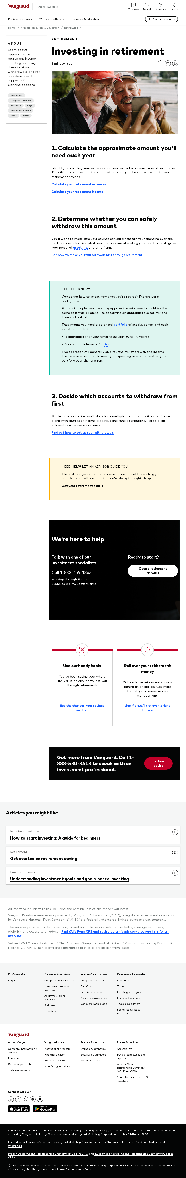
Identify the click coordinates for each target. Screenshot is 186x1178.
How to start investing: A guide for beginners (55, 838)
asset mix (80, 247)
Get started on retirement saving (43, 858)
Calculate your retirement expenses (79, 184)
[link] (160, 63)
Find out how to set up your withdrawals (83, 432)
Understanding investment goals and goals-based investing (69, 878)
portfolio (120, 324)
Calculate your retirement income (77, 191)
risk (106, 344)
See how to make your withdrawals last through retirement (97, 255)
